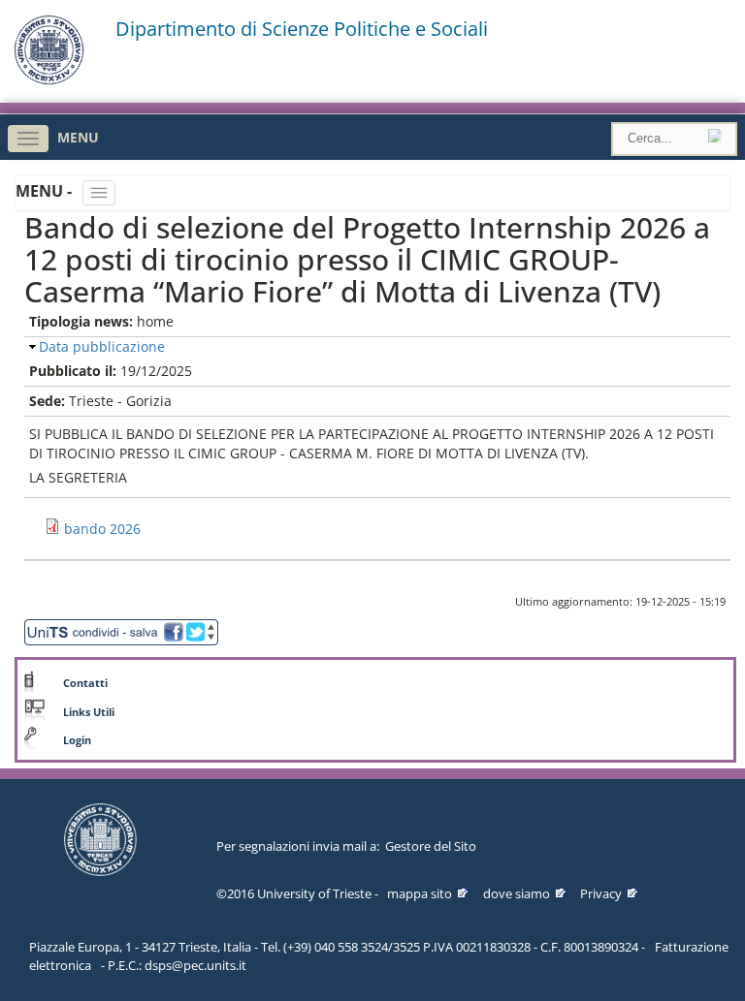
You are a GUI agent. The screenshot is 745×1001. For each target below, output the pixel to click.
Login (77, 740)
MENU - (46, 191)
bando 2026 (102, 528)
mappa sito (419, 893)
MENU (78, 137)
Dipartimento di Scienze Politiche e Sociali (301, 29)
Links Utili (88, 712)
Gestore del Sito (430, 846)
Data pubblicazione (102, 346)
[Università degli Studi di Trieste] (49, 80)
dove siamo (516, 893)
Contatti (85, 683)
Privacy (601, 893)
